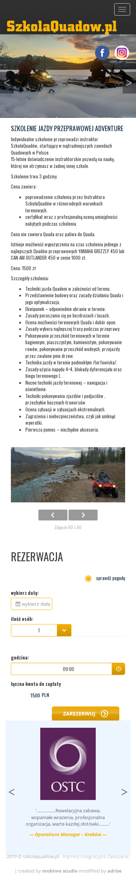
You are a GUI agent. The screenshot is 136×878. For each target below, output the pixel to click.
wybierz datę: (25, 592)
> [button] (126, 790)
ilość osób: (22, 618)
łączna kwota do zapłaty (36, 683)
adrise (114, 871)
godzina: (20, 657)
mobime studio (60, 871)
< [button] (8, 81)
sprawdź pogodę (108, 577)
